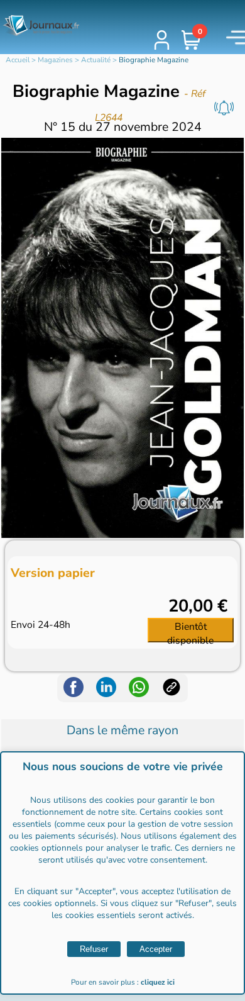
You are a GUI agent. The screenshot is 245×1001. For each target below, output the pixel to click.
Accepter (155, 949)
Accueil (18, 60)
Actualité (96, 60)
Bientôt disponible (190, 631)
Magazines (55, 60)
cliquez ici (158, 982)
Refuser (94, 949)
